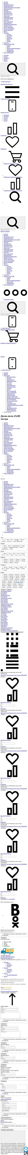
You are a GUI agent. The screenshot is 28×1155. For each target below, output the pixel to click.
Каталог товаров (5, 231)
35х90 (3, 587)
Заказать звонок (8, 329)
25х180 (10, 582)
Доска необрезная (8, 52)
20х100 (11, 574)
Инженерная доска (9, 4)
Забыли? (3, 1090)
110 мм (12, 559)
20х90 (17, 577)
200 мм (6, 562)
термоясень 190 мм (6, 629)
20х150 (18, 576)
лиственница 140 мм (6, 606)
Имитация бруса (8, 9)
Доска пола (7, 16)
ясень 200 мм (4, 625)
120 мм (17, 559)
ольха (23, 545)
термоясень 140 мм (6, 612)
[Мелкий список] (12, 668)
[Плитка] (12, 644)
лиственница (16, 545)
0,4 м (5, 553)
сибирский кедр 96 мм (7, 627)
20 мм (10, 567)
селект (15, 541)
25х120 (10, 581)
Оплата (6, 56)
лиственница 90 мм (6, 591)
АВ (8, 539)
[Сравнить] (12, 701)
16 (9, 899)
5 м (20, 555)
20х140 (12, 576)
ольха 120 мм (4, 602)
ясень (11, 549)
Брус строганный (8, 21)
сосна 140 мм (4, 608)
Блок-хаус (6, 20)
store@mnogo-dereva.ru (7, 84)
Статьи (9, 972)
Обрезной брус (8, 23)
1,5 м (13, 553)
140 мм (6, 561)
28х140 (4, 585)
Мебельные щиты (8, 17)
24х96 (22, 579)
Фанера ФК (10, 49)
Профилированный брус (10, 24)
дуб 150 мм (4, 618)
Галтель (9, 34)
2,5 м (3, 555)
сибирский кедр (13, 547)
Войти (2, 1096)
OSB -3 (9, 45)
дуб (5, 545)
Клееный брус (7, 11)
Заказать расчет (5, 112)
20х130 (6, 576)
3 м (8, 555)
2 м (18, 553)
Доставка (6, 55)
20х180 (23, 576)
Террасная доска (8, 14)
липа (9, 545)
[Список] (12, 656)
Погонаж (6, 33)
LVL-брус (6, 42)
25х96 (3, 584)
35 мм (23, 568)
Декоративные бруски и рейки (12, 7)
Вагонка (6, 3)
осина (5, 547)
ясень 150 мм (4, 619)
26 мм (7, 568)
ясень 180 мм (4, 622)
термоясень (5, 549)
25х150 (4, 582)
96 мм (16, 562)
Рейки (8, 40)
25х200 (16, 582)
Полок (5, 31)
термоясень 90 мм (5, 595)
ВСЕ (13, 899)
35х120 (15, 585)
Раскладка (9, 38)
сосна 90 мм (4, 592)
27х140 (14, 584)
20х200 (12, 577)
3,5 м (12, 555)
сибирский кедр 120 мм (7, 604)
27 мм (12, 568)
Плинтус (9, 37)
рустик (9, 541)
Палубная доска (8, 13)
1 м (10, 553)
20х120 (22, 574)
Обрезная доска (8, 26)
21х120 (23, 577)
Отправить (3, 937)
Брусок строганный (9, 28)
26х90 (9, 584)
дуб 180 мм (4, 620)
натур (22, 539)
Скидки (6, 2)
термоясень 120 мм (6, 605)
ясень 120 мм (4, 601)
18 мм (5, 567)
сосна (21, 547)
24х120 (17, 579)
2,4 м (22, 553)
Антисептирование (12, 975)
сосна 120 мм (4, 599)
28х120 (20, 584)
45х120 (9, 587)
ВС (12, 539)
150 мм (12, 561)
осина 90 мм (4, 596)
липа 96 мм (4, 626)
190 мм (23, 561)
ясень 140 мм (4, 609)
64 (11, 899)
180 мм (18, 561)
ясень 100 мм (4, 623)
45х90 (20, 587)
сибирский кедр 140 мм (7, 611)
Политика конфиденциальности (9, 991)
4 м (16, 555)
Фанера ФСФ (10, 51)
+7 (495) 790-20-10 (5, 81)
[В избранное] (12, 689)
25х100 (4, 581)
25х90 (21, 582)
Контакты (6, 58)
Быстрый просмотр (6, 702)
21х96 (11, 579)
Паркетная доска (8, 6)
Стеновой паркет (8, 18)
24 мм (21, 567)
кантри (17, 539)
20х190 (6, 577)
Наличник (9, 35)
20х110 (17, 574)
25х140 (22, 581)
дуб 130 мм (4, 615)
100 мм (6, 559)
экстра (20, 541)
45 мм (5, 570)
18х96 (5, 574)
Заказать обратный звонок (8, 956)
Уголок (9, 41)
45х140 (15, 587)
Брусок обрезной (8, 30)
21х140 (6, 579)
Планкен (6, 10)
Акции (5, 59)
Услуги (5, 61)
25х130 (16, 581)
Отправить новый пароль (7, 1129)
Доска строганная (8, 27)
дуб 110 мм (3, 613)
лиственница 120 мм (6, 598)
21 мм (16, 567)
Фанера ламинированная (13, 48)
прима (4, 541)
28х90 (9, 585)
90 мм (11, 562)
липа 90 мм (4, 594)
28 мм (18, 568)
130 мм (23, 559)
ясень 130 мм (4, 616)
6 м (24, 555)
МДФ (8, 47)
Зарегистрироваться (6, 1099)
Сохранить (3, 1024)
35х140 (21, 585)
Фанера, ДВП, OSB (9, 44)
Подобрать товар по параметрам (9, 630)
